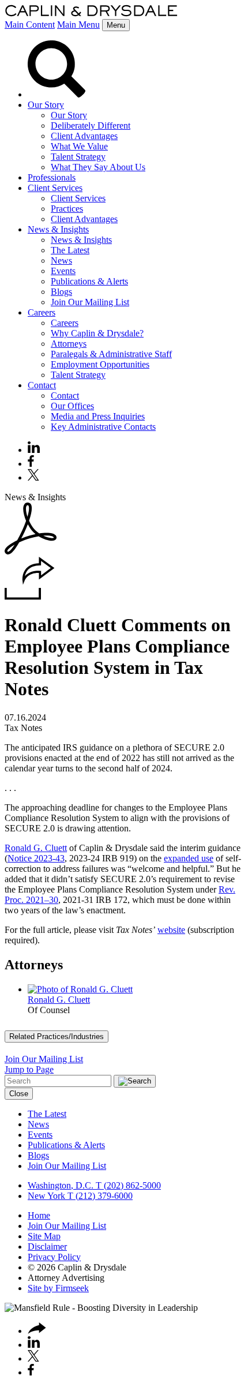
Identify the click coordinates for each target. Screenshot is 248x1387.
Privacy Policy (54, 1257)
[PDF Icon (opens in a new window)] (31, 551)
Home (39, 1215)
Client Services (55, 188)
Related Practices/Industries (56, 1036)
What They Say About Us (98, 167)
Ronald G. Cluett (36, 848)
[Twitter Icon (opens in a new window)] (33, 477)
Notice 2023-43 (36, 858)
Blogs (61, 292)
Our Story (46, 105)
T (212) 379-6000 (99, 1196)
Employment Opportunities (100, 364)
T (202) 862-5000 (127, 1185)
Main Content (30, 24)
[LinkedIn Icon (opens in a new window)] (34, 450)
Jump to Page (29, 1069)
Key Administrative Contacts (103, 427)
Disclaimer (47, 1246)
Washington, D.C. (60, 1185)
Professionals (52, 177)
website (171, 930)
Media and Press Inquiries (98, 416)
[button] (30, 597)
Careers (41, 312)
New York (46, 1196)
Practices (67, 208)
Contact (42, 385)
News (61, 260)
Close (18, 1093)
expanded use (188, 858)
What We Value (79, 146)
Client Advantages (84, 136)
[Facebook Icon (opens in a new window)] (31, 463)
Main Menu (78, 24)
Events (63, 271)
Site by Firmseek (58, 1288)
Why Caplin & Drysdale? (97, 333)
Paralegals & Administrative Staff (111, 354)
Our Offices (72, 406)
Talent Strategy (78, 157)
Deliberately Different (90, 125)
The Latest (70, 250)
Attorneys (69, 343)
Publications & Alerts (89, 281)
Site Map (44, 1236)
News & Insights (58, 229)
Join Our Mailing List (90, 302)
